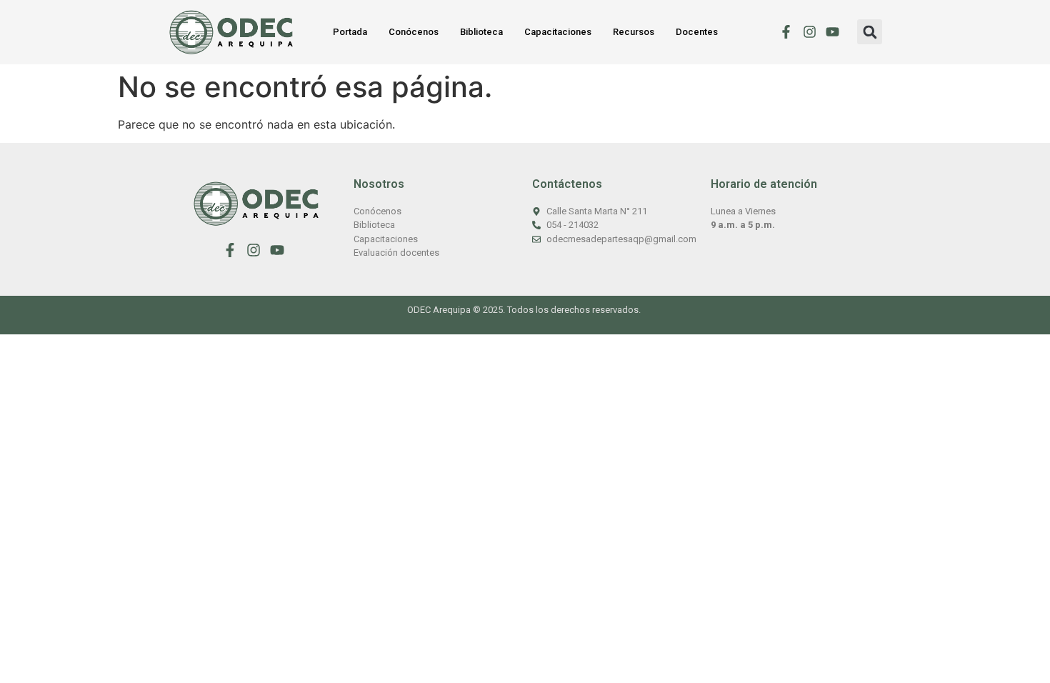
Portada (350, 31)
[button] (869, 31)
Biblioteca (481, 31)
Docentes (697, 31)
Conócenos (414, 31)
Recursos (633, 31)
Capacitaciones (557, 31)
